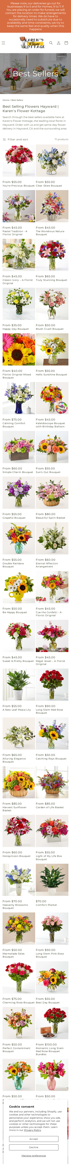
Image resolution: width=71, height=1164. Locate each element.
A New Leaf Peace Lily (17, 709)
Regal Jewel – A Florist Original (50, 662)
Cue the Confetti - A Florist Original (49, 614)
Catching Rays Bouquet (51, 758)
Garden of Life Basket (50, 807)
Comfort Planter (46, 904)
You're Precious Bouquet (19, 185)
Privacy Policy (32, 1130)
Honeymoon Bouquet (17, 856)
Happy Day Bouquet (16, 328)
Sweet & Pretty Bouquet (18, 661)
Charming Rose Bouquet (19, 1002)
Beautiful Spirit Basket (50, 517)
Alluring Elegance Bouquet (14, 760)
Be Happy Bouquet (15, 612)
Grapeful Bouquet (14, 517)
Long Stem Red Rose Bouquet (49, 711)
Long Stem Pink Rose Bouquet (50, 955)
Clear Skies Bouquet (49, 185)
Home (6, 100)
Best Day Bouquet (48, 1002)
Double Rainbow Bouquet (13, 565)
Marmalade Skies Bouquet (14, 955)
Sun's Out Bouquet (48, 472)
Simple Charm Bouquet (18, 472)
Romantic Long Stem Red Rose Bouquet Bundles (50, 1051)
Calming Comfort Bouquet (14, 425)
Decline (33, 1147)
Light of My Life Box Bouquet (49, 858)
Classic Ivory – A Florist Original (18, 281)
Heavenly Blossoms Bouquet (15, 906)
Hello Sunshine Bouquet (51, 374)
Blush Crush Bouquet (50, 328)
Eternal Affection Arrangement (47, 565)
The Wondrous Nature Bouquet (50, 233)
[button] (51, 43)
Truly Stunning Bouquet (51, 280)
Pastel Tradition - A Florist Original (15, 233)
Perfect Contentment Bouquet (16, 1050)
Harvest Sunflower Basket (15, 809)
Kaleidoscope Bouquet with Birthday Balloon (50, 425)
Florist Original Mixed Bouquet (17, 376)
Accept (33, 1138)
